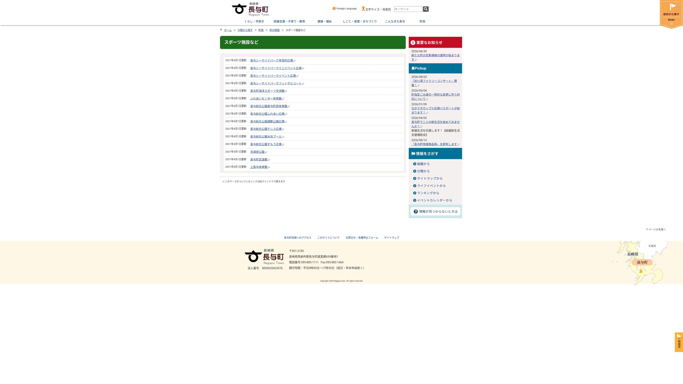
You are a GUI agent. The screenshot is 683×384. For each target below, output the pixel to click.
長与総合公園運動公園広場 (267, 121)
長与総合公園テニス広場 (266, 129)
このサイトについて (328, 237)
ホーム (228, 30)
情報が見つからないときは (438, 211)
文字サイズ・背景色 (378, 9)
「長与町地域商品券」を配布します (434, 144)
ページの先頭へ (657, 229)
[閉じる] (671, 28)
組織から (423, 164)
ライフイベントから (431, 186)
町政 (261, 30)
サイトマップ (391, 237)
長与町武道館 (259, 159)
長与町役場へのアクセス (297, 237)
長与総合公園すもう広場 (266, 144)
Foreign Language (346, 8)
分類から (423, 171)
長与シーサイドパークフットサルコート (276, 83)
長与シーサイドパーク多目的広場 (272, 60)
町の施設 (275, 30)
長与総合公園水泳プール (266, 136)
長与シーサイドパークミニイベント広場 (276, 68)
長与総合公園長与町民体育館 (269, 106)
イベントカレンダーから (434, 200)
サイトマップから (430, 178)
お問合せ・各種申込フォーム (362, 237)
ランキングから (428, 193)
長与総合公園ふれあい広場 (267, 114)
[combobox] (408, 9)
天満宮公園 (257, 152)
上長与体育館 (259, 167)
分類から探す (245, 30)
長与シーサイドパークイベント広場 (273, 76)
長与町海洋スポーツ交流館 (267, 91)
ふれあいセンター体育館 (266, 98)
